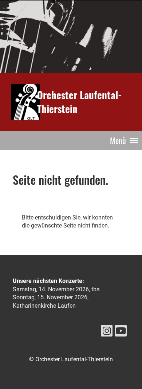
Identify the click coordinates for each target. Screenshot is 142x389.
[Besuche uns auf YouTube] (121, 332)
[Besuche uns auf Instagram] (107, 332)
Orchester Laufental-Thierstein (79, 102)
